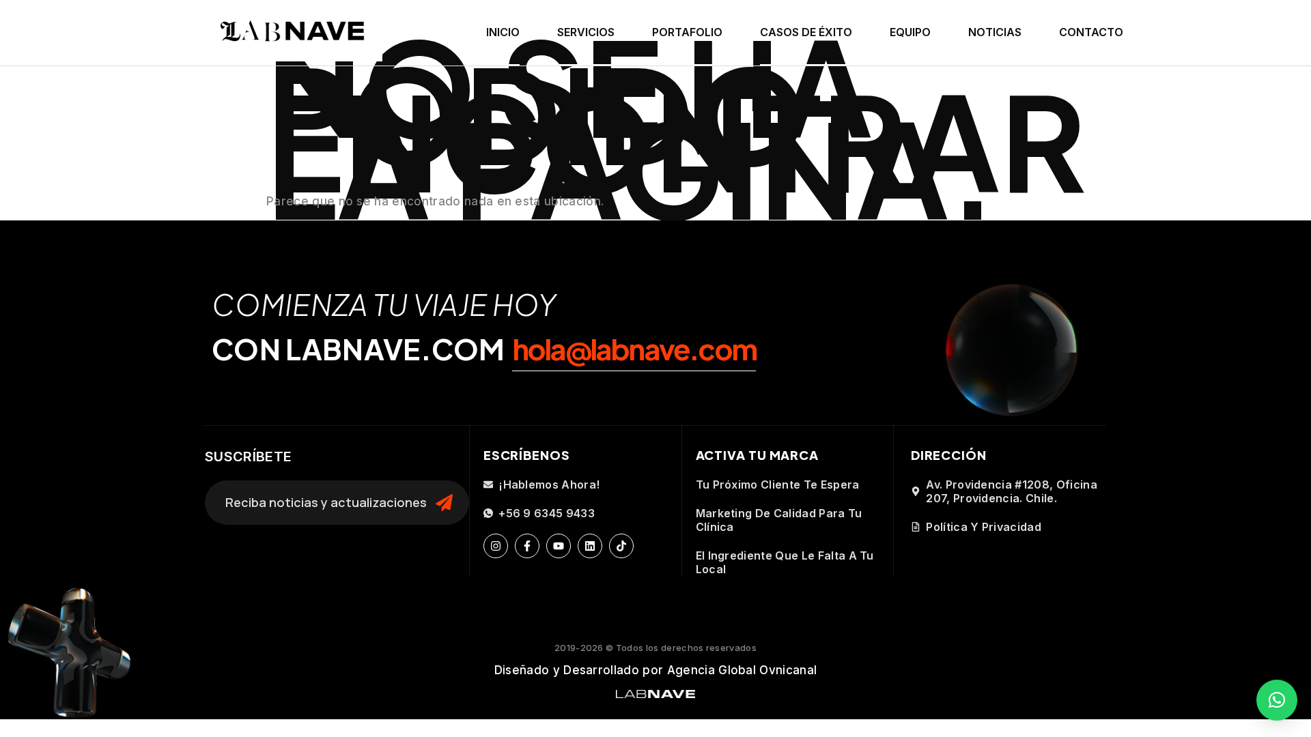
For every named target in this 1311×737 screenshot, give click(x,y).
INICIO (503, 32)
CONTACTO (1091, 32)
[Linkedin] (590, 546)
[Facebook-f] (527, 546)
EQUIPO (910, 32)
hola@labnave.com (634, 348)
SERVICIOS (586, 32)
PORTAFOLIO (687, 32)
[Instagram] (495, 546)
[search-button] (444, 502)
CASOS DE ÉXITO (806, 32)
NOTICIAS (994, 32)
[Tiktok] (621, 546)
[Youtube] (558, 546)
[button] (1276, 700)
